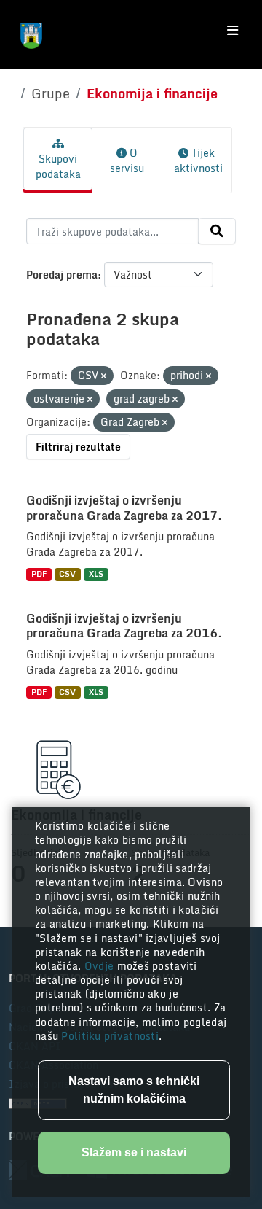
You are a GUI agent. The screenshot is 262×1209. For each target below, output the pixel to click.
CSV (67, 574)
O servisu (127, 160)
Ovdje (100, 965)
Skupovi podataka (58, 166)
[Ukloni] (103, 376)
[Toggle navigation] (232, 31)
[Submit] (217, 231)
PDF (39, 574)
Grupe (50, 93)
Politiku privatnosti (110, 1035)
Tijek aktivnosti (198, 160)
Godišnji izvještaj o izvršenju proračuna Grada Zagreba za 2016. (124, 626)
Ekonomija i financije (152, 93)
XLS (96, 574)
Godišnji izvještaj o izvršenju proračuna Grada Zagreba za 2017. (124, 508)
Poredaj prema (62, 274)
